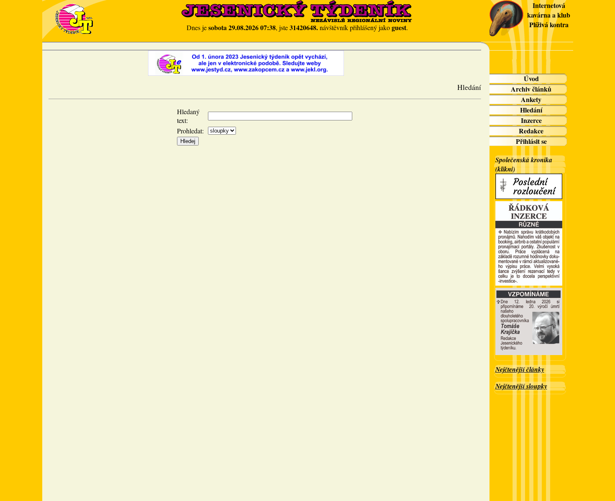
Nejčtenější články (519, 369)
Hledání (531, 110)
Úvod (531, 78)
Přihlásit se (531, 141)
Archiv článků (531, 89)
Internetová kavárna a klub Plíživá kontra (548, 14)
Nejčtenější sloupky (521, 386)
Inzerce (531, 120)
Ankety (531, 99)
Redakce (531, 130)
